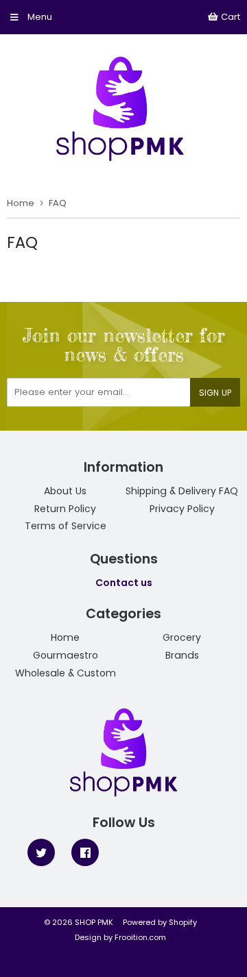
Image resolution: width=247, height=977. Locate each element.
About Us (65, 491)
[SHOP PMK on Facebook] (85, 852)
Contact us (123, 582)
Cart (229, 16)
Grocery (182, 637)
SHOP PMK (94, 922)
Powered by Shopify (160, 922)
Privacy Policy (182, 509)
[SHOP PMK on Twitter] (41, 852)
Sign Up (215, 392)
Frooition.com (140, 937)
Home (20, 203)
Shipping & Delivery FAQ (182, 491)
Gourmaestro (65, 655)
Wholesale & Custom (65, 673)
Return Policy (65, 509)
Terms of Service (65, 526)
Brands (182, 655)
